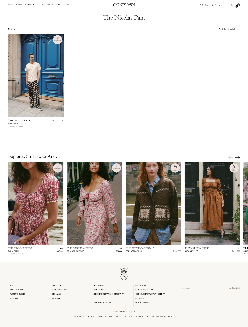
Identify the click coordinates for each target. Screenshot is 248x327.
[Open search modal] (202, 5)
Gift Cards (98, 285)
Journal (56, 298)
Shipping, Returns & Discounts (108, 294)
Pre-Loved (140, 298)
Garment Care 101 (102, 303)
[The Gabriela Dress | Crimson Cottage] (94, 203)
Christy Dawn (88, 316)
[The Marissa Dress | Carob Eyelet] (212, 203)
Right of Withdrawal (161, 316)
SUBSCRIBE (234, 288)
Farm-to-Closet (17, 294)
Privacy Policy (124, 316)
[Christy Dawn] (124, 4)
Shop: (12, 285)
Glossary (56, 294)
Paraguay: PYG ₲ (123, 311)
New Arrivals (16, 290)
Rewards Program (144, 290)
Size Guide (98, 290)
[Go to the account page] (232, 5)
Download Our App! (145, 303)
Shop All (14, 298)
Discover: (57, 285)
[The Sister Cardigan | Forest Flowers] (153, 203)
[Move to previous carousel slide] (230, 157)
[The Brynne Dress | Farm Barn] (35, 203)
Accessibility (140, 316)
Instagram (141, 285)
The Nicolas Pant (20, 122)
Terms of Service (106, 316)
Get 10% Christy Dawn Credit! (150, 294)
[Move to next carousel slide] (237, 157)
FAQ (95, 298)
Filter (10, 29)
